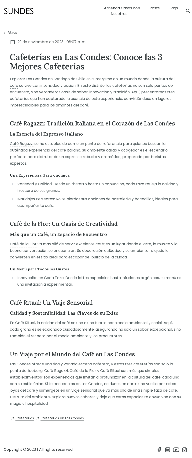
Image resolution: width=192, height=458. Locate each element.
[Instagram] (184, 450)
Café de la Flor (23, 244)
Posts (155, 8)
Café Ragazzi (21, 143)
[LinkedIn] (167, 450)
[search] (188, 11)
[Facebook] (159, 450)
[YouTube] (176, 450)
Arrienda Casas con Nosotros (122, 10)
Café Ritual (25, 323)
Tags (173, 8)
